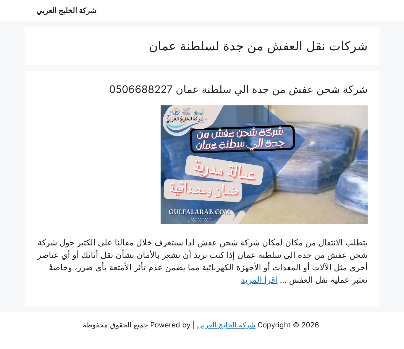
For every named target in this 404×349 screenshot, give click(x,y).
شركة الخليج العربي (66, 10)
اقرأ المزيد (259, 280)
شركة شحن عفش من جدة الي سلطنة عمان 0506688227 (238, 89)
